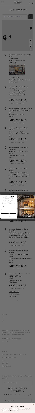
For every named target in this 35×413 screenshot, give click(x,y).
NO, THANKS (9, 216)
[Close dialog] (34, 195)
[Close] (33, 404)
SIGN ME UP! (8, 213)
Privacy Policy (15, 410)
